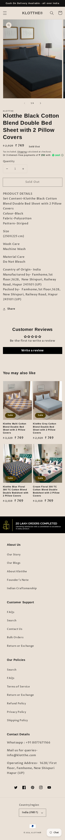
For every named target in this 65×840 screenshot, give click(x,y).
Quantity (9, 161)
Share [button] (11, 309)
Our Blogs (13, 563)
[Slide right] (40, 103)
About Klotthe (17, 571)
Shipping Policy (17, 720)
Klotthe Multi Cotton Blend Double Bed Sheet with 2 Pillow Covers (15, 428)
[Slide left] (24, 103)
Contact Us (14, 629)
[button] (5, 13)
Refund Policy (16, 703)
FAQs (10, 612)
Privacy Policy (16, 712)
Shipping (22, 151)
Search (11, 620)
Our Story (14, 554)
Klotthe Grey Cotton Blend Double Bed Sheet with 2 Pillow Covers (44, 428)
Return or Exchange (20, 646)
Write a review (32, 350)
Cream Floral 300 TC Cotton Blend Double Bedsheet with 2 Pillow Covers (46, 491)
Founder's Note (18, 580)
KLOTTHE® (36, 833)
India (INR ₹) (30, 812)
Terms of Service (18, 686)
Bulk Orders (15, 637)
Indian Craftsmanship (22, 588)
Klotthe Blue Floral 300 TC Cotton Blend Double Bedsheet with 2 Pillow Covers (16, 491)
